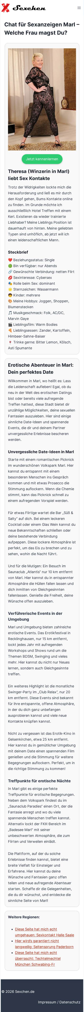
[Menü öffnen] (79, 8)
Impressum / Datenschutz (59, 1002)
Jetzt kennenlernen (42, 159)
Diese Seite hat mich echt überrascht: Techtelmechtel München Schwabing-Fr (38, 958)
